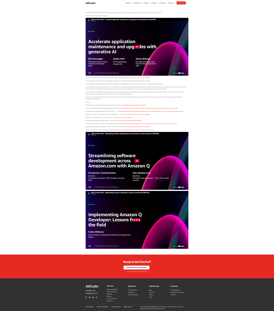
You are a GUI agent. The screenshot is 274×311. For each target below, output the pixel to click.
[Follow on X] (96, 297)
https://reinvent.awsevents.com (124, 117)
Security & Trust (116, 307)
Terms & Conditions (102, 307)
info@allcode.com (143, 271)
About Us (151, 292)
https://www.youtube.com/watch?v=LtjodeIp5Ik (137, 114)
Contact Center (132, 290)
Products (145, 3)
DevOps (109, 296)
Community (162, 3)
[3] (149, 77)
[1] (164, 89)
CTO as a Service (111, 298)
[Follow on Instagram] (89, 297)
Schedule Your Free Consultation (136, 267)
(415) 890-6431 (135, 271)
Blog (150, 290)
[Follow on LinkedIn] (93, 297)
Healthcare (131, 292)
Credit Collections (133, 295)
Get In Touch (181, 3)
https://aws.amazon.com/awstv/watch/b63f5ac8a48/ (127, 120)
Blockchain (110, 301)
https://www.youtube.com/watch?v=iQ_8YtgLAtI (133, 105)
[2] (99, 99)
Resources (171, 3)
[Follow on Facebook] (86, 297)
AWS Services (137, 3)
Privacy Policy (89, 307)
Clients (151, 295)
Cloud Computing (112, 292)
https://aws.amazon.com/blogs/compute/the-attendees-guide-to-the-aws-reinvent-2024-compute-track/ (149, 123)
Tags (150, 297)
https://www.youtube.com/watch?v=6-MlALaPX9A (137, 126)
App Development (112, 289)
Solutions (128, 3)
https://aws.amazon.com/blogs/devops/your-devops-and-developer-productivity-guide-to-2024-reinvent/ (150, 108)
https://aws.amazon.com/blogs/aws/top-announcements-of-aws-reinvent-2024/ (132, 130)
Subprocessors (127, 307)
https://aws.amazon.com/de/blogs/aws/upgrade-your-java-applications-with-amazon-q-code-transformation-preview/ (151, 111)
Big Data (109, 294)
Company (153, 3)
